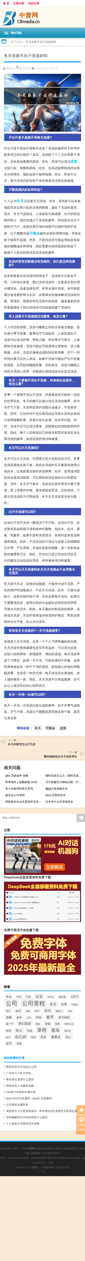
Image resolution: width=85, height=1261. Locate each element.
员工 (8, 1010)
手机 (70, 1010)
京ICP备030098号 (50, 1153)
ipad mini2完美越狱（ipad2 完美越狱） (30, 1098)
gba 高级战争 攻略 (16, 775)
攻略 (9, 1017)
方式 (29, 1017)
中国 (18, 996)
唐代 (18, 1011)
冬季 (64, 1004)
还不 (9, 1043)
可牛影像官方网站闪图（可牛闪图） (64, 782)
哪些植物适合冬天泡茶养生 (60, 756)
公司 (11, 1003)
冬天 (20, 200)
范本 (43, 1037)
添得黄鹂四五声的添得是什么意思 (27, 1117)
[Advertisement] (42, 1218)
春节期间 (64, 1017)
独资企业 (69, 1023)
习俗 (28, 996)
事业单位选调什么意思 (20, 1079)
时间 (39, 1017)
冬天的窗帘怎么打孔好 (22, 744)
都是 (19, 1043)
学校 (28, 1010)
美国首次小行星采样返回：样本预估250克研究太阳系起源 (41, 1111)
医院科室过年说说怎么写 (21, 1067)
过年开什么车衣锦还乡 (59, 801)
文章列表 (18, 3)
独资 (57, 1023)
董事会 (56, 1037)
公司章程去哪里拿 (17, 1104)
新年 (19, 1017)
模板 (38, 1023)
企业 (39, 996)
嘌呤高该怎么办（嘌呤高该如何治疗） (64, 775)
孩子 (37, 1010)
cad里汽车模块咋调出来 (21, 1092)
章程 (42, 1029)
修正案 (62, 996)
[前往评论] (80, 1119)
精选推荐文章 (71, 1148)
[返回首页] (80, 1109)
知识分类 (33, 3)
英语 (33, 1037)
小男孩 (42, 1171)
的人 (19, 1030)
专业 (8, 996)
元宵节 (75, 996)
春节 (50, 1016)
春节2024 (17, 42)
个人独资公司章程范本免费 (22, 1123)
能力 (8, 1037)
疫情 (8, 1030)
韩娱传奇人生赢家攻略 (20, 1085)
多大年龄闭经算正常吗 (19, 788)
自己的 (20, 1036)
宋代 (47, 1010)
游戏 (47, 1024)
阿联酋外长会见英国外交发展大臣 (24, 801)
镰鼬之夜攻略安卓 (56, 788)
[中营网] (42, 17)
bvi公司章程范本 (55, 795)
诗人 (68, 1037)
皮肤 (73, 161)
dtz (14, 68)
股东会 (67, 1030)
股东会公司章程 (15, 795)
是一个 (10, 1024)
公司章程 (33, 1003)
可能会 (34, 233)
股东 (55, 1030)
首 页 (6, 3)
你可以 (50, 996)
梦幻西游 (24, 1023)
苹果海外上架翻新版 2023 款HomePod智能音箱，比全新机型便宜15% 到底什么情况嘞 (24, 782)
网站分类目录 (55, 1148)
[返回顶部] (80, 1129)
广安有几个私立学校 (18, 1073)
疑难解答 (36, 1153)
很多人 (59, 1010)
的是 (29, 1030)
